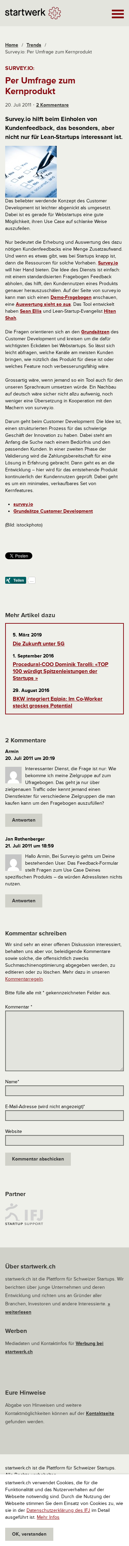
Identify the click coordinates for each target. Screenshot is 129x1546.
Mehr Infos (48, 1517)
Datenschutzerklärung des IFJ (58, 1510)
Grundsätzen (95, 332)
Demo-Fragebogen (71, 297)
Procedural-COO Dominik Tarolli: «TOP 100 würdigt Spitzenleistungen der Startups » (60, 671)
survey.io (23, 504)
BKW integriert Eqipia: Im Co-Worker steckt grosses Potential (58, 702)
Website (13, 1131)
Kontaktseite (100, 1413)
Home (11, 45)
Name (12, 1082)
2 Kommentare (52, 105)
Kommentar (18, 1007)
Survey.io (108, 263)
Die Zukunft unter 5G (39, 643)
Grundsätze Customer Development (53, 511)
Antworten (23, 820)
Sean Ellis (31, 311)
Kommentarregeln (24, 979)
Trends (33, 45)
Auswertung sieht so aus (43, 304)
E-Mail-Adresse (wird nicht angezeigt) (45, 1107)
